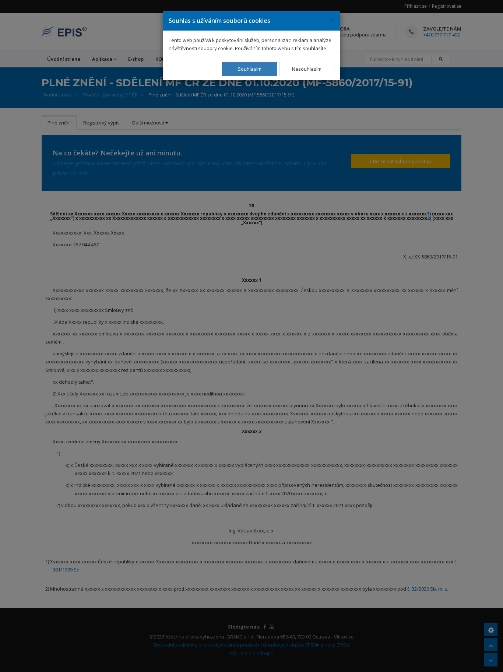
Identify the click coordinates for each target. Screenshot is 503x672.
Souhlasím (249, 69)
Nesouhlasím (306, 69)
